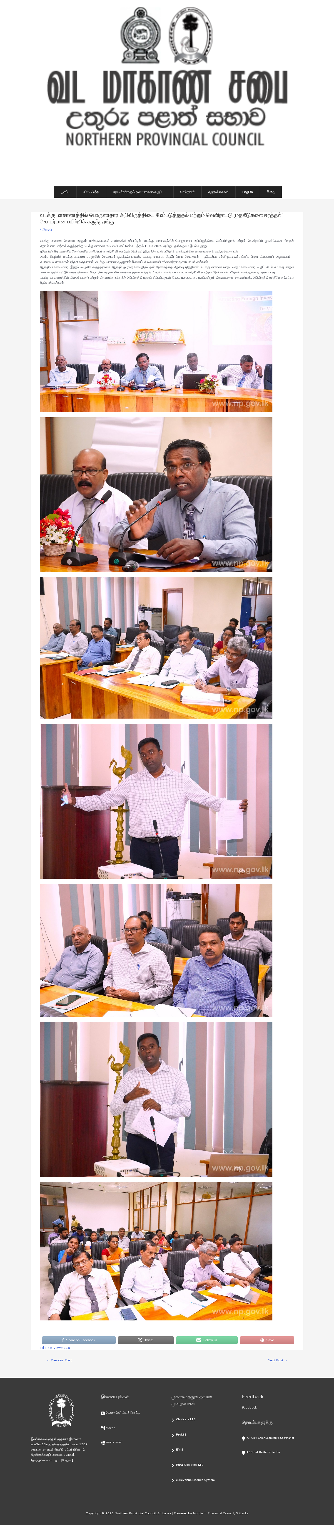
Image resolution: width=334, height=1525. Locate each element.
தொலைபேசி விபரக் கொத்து (123, 1412)
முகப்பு (65, 192)
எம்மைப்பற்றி (91, 192)
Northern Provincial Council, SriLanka (221, 1513)
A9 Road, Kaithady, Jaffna (263, 1452)
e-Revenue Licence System (195, 1480)
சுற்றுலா (110, 1427)
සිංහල (271, 192)
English (247, 192)
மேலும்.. (67, 1460)
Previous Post (59, 1360)
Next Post (277, 1360)
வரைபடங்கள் (114, 1442)
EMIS (179, 1449)
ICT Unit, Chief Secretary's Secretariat (270, 1437)
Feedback (249, 1407)
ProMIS (181, 1434)
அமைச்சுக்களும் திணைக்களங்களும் (137, 192)
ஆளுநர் (47, 229)
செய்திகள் (187, 192)
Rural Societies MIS (190, 1465)
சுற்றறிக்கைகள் (218, 192)
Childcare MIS (186, 1419)
